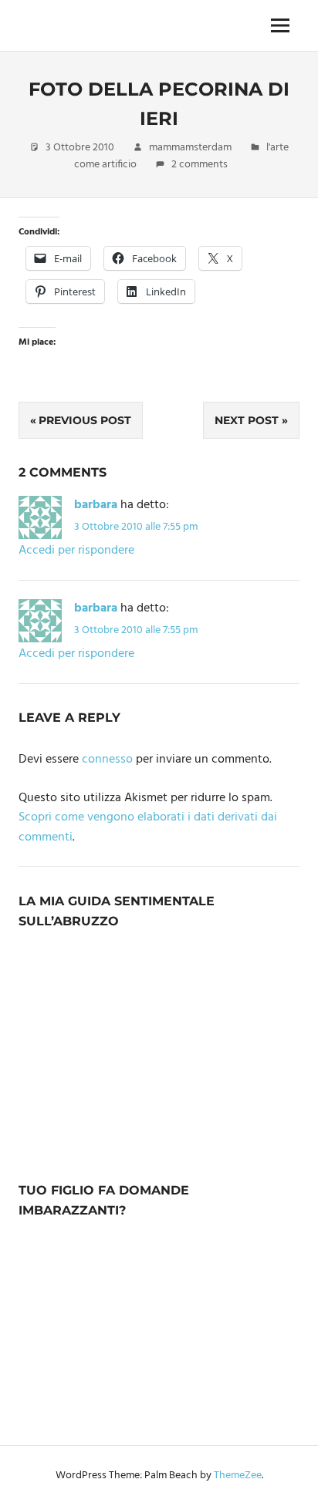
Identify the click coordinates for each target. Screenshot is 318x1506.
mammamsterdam (190, 148)
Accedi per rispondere (76, 551)
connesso (107, 760)
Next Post (247, 420)
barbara (95, 505)
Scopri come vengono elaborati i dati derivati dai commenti (148, 827)
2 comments (199, 165)
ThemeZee (238, 1475)
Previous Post (85, 420)
